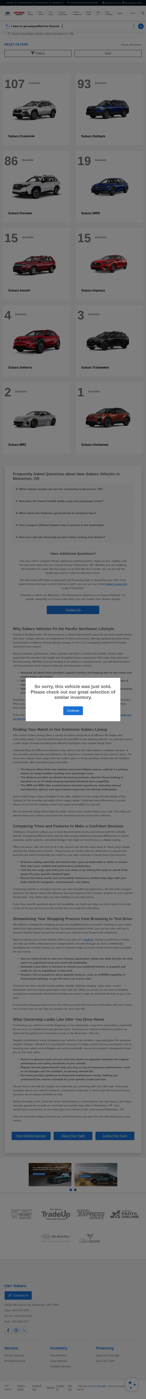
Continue (73, 710)
